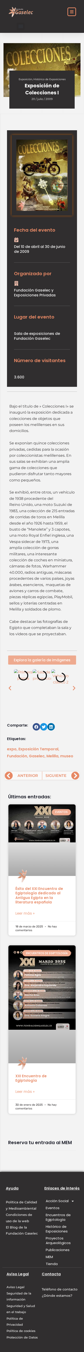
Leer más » (25, 913)
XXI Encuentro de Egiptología (31, 1078)
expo (12, 749)
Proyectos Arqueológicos (58, 1240)
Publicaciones (58, 1249)
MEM (49, 1256)
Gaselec (37, 756)
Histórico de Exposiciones (49, 79)
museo (66, 756)
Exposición (25, 79)
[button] (20, 26)
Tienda (52, 1263)
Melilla (52, 756)
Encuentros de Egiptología (58, 1217)
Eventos (53, 1207)
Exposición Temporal (38, 749)
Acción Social (57, 1200)
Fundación (17, 756)
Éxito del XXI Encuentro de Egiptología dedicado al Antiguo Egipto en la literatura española (39, 895)
